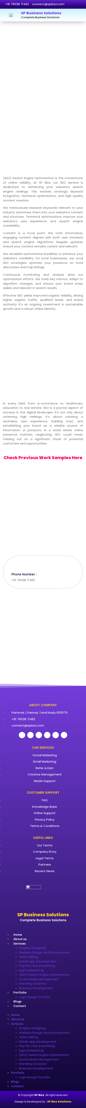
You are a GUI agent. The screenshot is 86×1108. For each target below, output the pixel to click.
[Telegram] (64, 735)
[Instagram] (47, 735)
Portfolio (20, 993)
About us (20, 939)
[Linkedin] (55, 735)
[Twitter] (30, 735)
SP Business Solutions (41, 12)
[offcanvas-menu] (79, 15)
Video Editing (28, 957)
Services (19, 944)
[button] (43, 1010)
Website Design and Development (44, 952)
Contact (19, 1006)
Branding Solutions (32, 983)
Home (17, 935)
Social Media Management (39, 979)
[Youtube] (39, 735)
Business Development (36, 988)
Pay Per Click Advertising (37, 966)
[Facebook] (22, 735)
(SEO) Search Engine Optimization (44, 975)
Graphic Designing (32, 948)
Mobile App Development (38, 961)
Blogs (17, 1001)
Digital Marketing (31, 970)
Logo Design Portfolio (34, 997)
